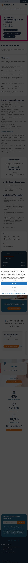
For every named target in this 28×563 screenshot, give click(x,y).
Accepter (14, 283)
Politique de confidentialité (7, 293)
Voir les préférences (14, 291)
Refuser (14, 287)
